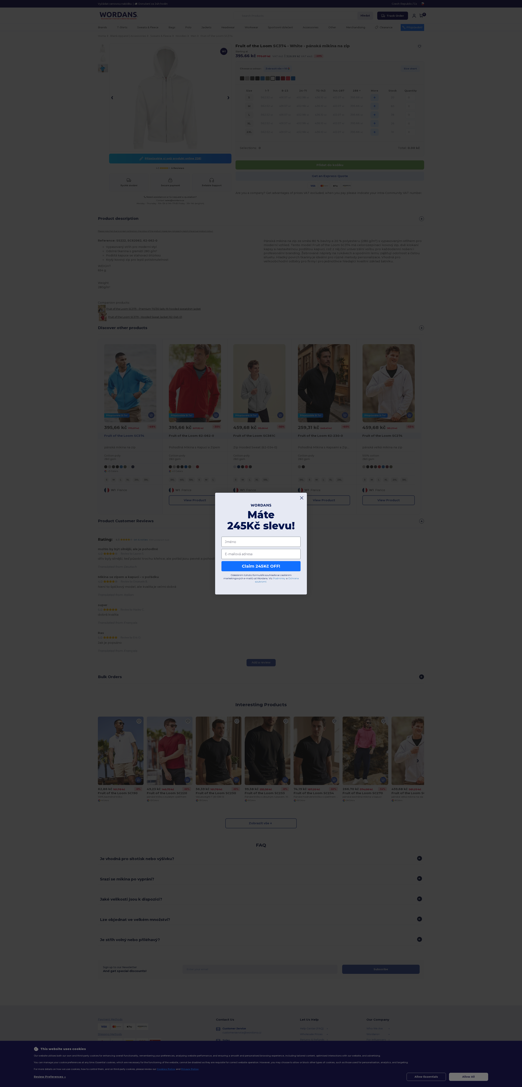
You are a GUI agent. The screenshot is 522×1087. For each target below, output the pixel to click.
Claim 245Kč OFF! (261, 566)
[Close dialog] (301, 497)
